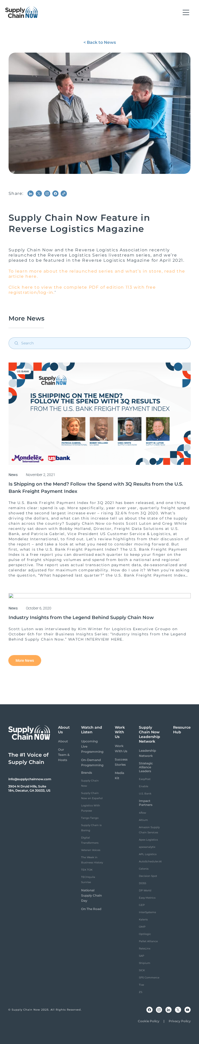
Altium (143, 820)
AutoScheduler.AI (150, 861)
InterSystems (147, 912)
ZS (140, 992)
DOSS (142, 883)
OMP (142, 926)
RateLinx (144, 948)
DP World (145, 890)
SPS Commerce (149, 977)
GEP (142, 905)
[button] (186, 12)
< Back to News (99, 42)
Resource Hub (182, 729)
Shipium (144, 963)
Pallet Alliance (148, 941)
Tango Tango (89, 818)
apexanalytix (147, 847)
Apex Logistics (148, 839)
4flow (142, 812)
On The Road (91, 909)
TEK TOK (87, 869)
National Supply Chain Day (91, 895)
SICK (142, 970)
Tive (141, 984)
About (63, 741)
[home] (21, 12)
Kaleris (143, 919)
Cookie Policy (148, 1021)
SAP (141, 955)
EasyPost (145, 779)
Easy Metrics (147, 897)
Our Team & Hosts (63, 755)
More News (25, 660)
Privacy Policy (180, 1021)
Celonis (143, 868)
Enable (143, 786)
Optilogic (145, 934)
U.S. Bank (145, 793)
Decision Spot (148, 876)
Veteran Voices (90, 850)
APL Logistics (148, 854)
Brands (86, 773)
